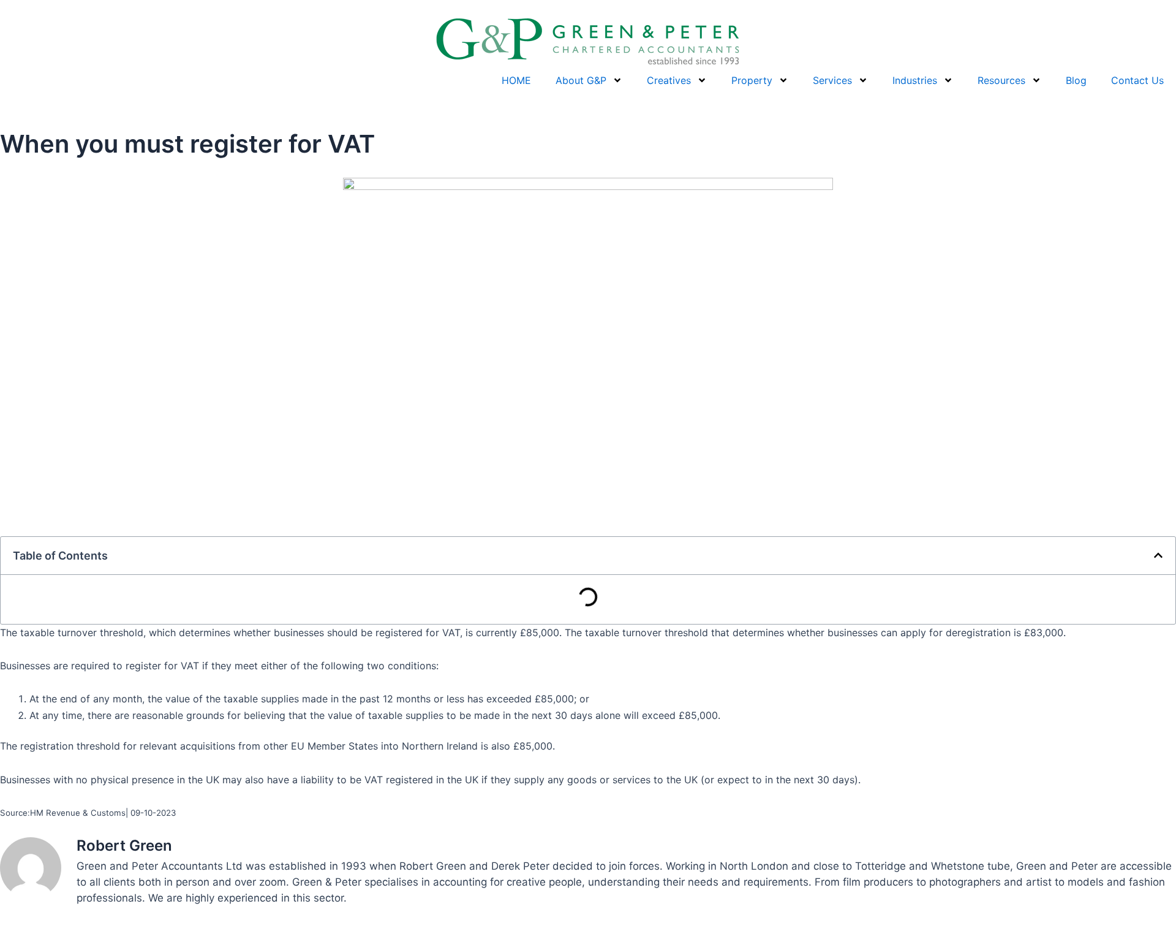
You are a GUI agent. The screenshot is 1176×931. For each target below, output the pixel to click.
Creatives (669, 80)
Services (832, 80)
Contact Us (1137, 80)
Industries (914, 80)
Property (751, 80)
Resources (1001, 80)
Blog (1076, 80)
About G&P (581, 80)
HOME (516, 80)
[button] (1158, 555)
